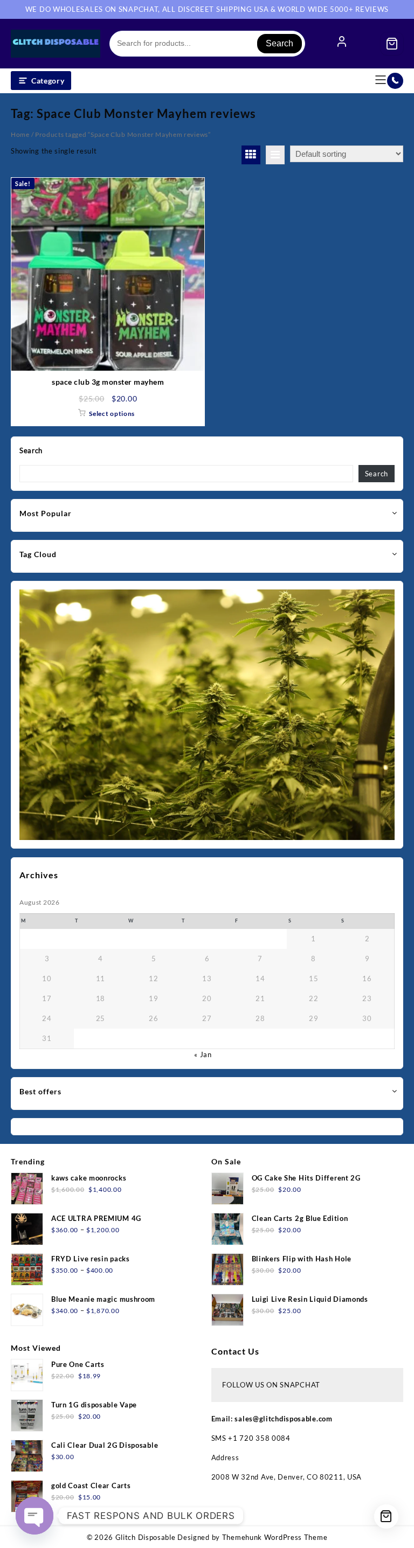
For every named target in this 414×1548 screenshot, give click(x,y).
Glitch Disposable (145, 1537)
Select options (112, 413)
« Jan (203, 1054)
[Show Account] (342, 43)
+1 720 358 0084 (259, 1438)
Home (20, 134)
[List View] (275, 154)
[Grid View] (251, 154)
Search (279, 43)
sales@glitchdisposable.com (283, 1418)
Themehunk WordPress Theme (275, 1537)
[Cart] (391, 43)
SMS (220, 1438)
